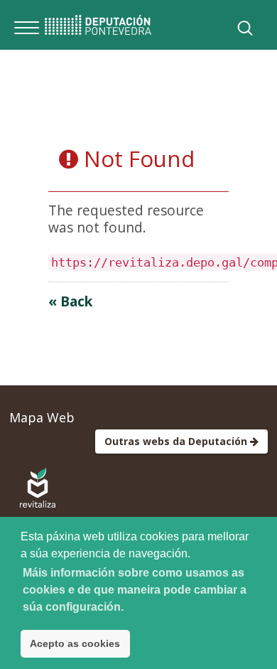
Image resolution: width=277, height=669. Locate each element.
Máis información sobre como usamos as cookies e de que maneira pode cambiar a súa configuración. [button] (134, 590)
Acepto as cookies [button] (75, 643)
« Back (70, 301)
